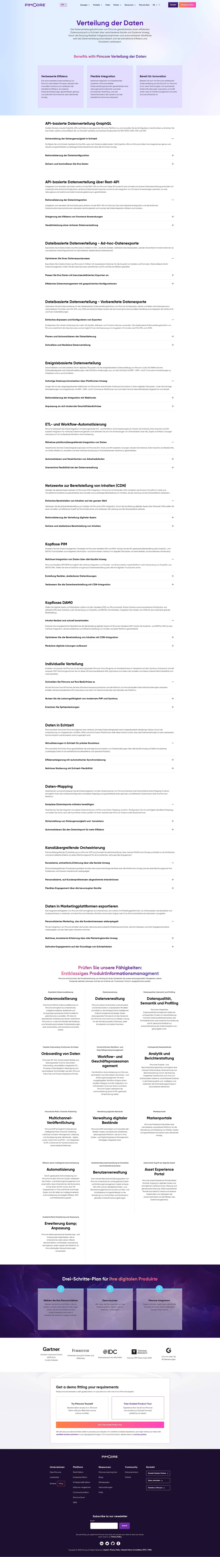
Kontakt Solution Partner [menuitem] (157, 1473)
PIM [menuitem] (62, 5)
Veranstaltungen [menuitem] (105, 1487)
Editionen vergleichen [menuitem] (82, 1487)
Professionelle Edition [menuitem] (81, 1482)
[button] (107, 5)
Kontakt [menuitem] (150, 1467)
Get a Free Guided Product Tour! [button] (110, 1425)
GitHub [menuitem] (128, 1477)
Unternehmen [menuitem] (57, 1467)
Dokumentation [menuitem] (131, 1472)
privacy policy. (140, 1434)
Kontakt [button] (173, 5)
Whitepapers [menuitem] (104, 1482)
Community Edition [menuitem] (81, 1492)
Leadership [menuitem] (54, 1477)
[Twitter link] (107, 1543)
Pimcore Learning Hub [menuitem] (108, 1472)
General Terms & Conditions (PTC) (133, 1550)
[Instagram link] (113, 1543)
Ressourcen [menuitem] (105, 1467)
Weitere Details (60, 1037)
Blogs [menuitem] (101, 1477)
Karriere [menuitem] (53, 1483)
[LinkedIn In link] (118, 1543)
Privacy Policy (116, 1537)
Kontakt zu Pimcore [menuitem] (155, 1488)
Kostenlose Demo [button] (187, 5)
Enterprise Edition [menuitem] (80, 1477)
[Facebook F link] (101, 1543)
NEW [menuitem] (75, 1502)
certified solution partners (67, 1434)
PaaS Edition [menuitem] (78, 1472)
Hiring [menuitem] (61, 1484)
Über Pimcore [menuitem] (55, 1472)
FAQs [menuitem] (101, 1492)
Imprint (106, 1550)
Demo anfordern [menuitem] (154, 1480)
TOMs (150, 1550)
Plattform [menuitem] (78, 1467)
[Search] (160, 5)
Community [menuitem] (131, 1467)
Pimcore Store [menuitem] (79, 1497)
